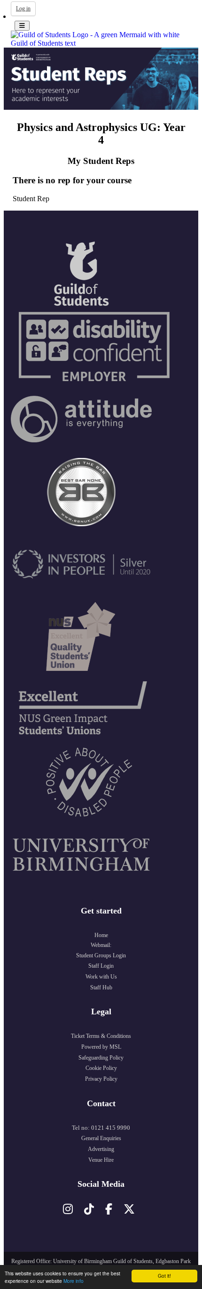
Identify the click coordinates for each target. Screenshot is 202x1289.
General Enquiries (101, 1138)
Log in (23, 8)
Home (101, 935)
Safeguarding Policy (101, 1057)
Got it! (164, 1275)
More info (73, 1280)
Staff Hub (101, 987)
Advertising (101, 1149)
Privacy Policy (101, 1079)
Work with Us (101, 976)
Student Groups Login (101, 955)
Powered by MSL (101, 1047)
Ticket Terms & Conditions (101, 1036)
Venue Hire (101, 1160)
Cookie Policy (101, 1068)
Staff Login (101, 966)
